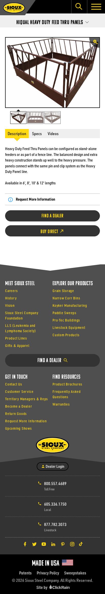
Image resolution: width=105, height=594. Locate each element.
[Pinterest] (62, 544)
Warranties (61, 404)
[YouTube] (43, 544)
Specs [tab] (37, 133)
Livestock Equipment (68, 327)
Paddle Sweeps (64, 312)
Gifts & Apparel (17, 345)
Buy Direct (50, 231)
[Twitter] (34, 544)
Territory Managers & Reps (26, 398)
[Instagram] (72, 544)
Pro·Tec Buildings (66, 320)
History (11, 298)
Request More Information (35, 199)
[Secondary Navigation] (52, 21)
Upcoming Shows (18, 428)
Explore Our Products (72, 284)
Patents (25, 572)
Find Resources (66, 377)
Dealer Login (54, 466)
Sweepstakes (75, 572)
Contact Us (13, 384)
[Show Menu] (96, 6)
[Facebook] (25, 544)
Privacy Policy (48, 572)
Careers (11, 290)
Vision (10, 305)
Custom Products (66, 334)
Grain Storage (63, 290)
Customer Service (19, 391)
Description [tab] (17, 133)
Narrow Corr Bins (66, 298)
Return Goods (16, 413)
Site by (42, 587)
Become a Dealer (18, 406)
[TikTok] (81, 544)
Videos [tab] (53, 133)
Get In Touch (16, 377)
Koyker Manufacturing (69, 305)
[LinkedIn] (53, 544)
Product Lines (16, 338)
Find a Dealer (52, 216)
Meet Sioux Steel (20, 284)
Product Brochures (67, 384)
